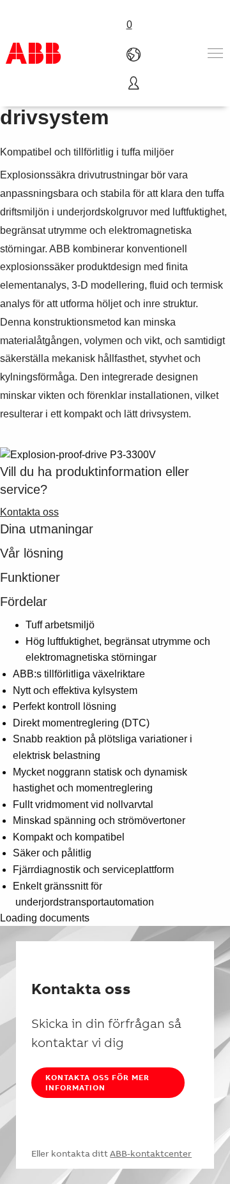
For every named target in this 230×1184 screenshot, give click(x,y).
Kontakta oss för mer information (97, 1082)
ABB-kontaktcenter (151, 1153)
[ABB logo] (33, 53)
